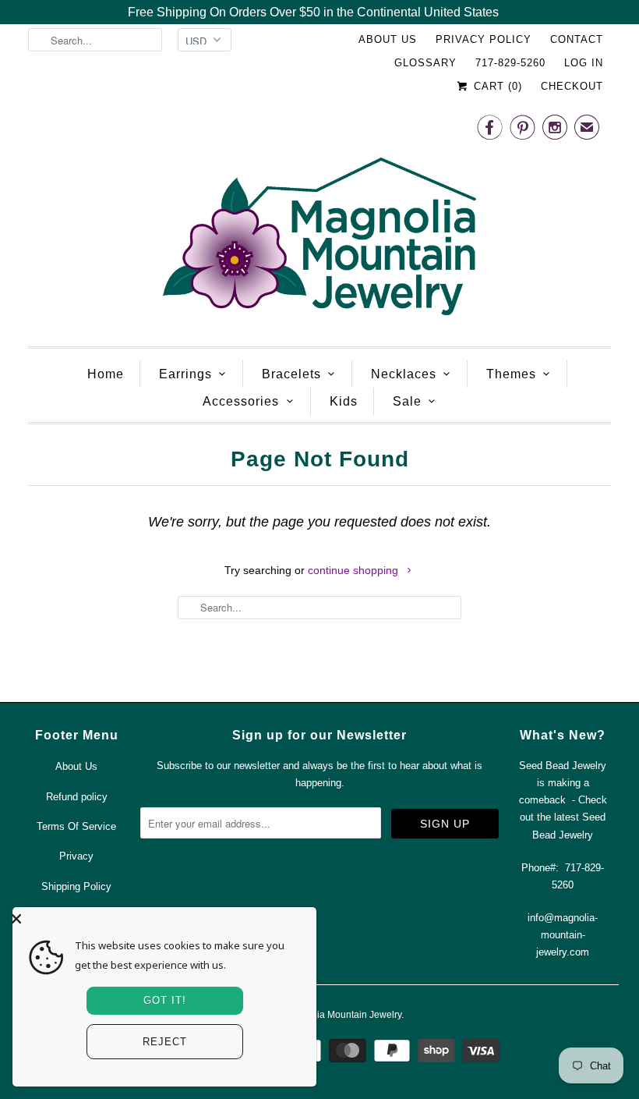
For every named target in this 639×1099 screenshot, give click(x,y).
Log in (583, 63)
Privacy (76, 856)
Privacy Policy (483, 39)
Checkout (572, 86)
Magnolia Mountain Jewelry (343, 1014)
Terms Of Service (76, 826)
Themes (511, 374)
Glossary (425, 63)
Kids (344, 401)
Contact (576, 39)
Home (105, 374)
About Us (387, 39)
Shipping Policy (76, 886)
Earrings (185, 374)
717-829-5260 (510, 63)
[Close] (160, 919)
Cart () (496, 86)
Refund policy (77, 797)
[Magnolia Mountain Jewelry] (319, 220)
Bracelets (291, 374)
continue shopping (354, 570)
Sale (407, 401)
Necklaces (403, 374)
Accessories (241, 401)
